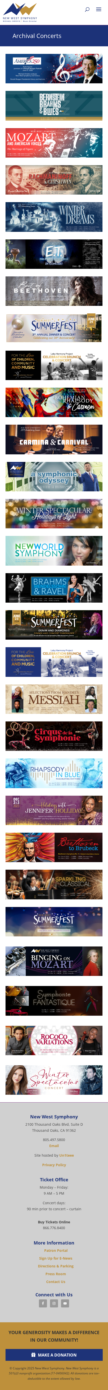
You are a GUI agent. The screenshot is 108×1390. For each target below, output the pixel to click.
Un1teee (66, 1155)
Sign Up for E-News (55, 1258)
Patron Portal (56, 1250)
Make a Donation (57, 1355)
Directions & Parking (56, 1266)
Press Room (55, 1273)
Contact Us (55, 1281)
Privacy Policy (54, 1164)
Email (54, 1145)
